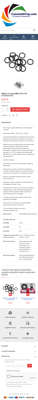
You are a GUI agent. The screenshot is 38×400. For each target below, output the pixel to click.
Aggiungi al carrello (20, 109)
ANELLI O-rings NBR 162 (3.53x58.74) (10, 298)
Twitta (13, 115)
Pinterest (17, 115)
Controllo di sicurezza (13, 371)
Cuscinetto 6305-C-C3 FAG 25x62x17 (28, 298)
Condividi (9, 115)
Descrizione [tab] (6, 122)
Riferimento (7, 214)
